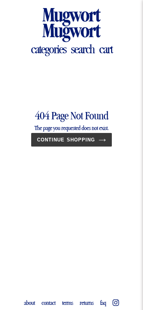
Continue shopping (66, 140)
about (29, 302)
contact (48, 302)
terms (67, 302)
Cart (105, 49)
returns (87, 302)
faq (103, 302)
